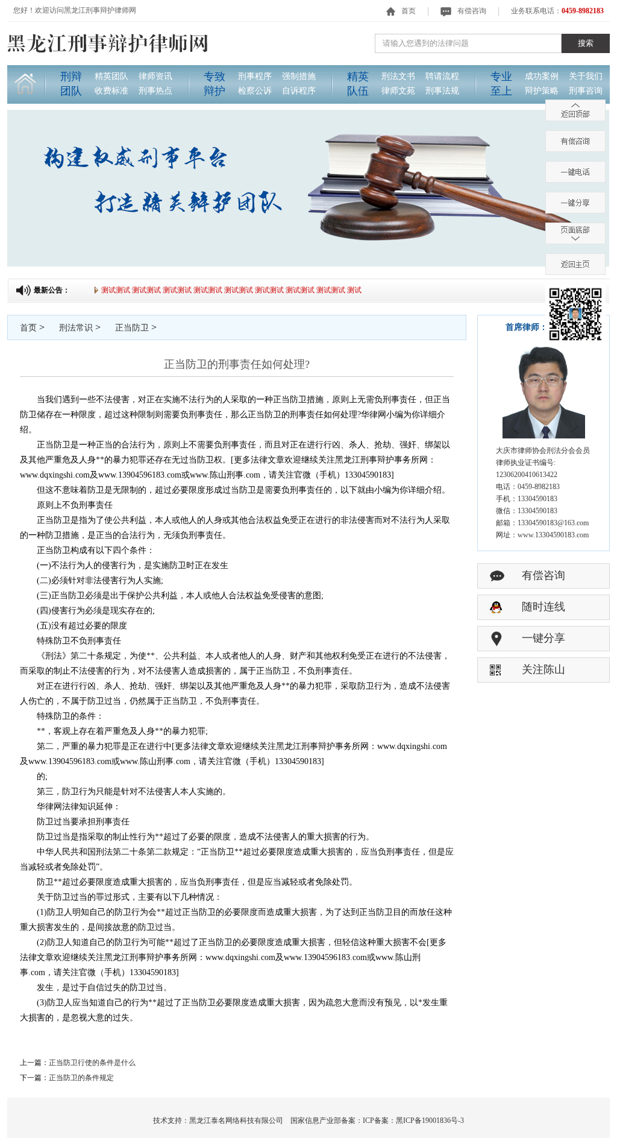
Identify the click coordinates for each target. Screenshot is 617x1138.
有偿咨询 (471, 11)
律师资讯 (155, 76)
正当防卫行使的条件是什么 (92, 1062)
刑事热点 (155, 90)
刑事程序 (255, 76)
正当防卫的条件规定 (81, 1077)
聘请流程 (442, 76)
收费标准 (111, 90)
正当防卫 (132, 327)
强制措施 (299, 76)
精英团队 (111, 76)
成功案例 (542, 76)
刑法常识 (76, 327)
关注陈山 (543, 669)
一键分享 (543, 638)
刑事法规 (442, 90)
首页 (408, 11)
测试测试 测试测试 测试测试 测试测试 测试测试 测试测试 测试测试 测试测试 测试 (223, 290)
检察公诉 (255, 90)
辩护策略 (542, 90)
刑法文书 (398, 76)
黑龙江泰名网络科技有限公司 (236, 1120)
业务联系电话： (557, 11)
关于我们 (586, 76)
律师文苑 (398, 90)
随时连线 (543, 607)
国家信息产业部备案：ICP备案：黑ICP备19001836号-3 (377, 1120)
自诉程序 (299, 90)
